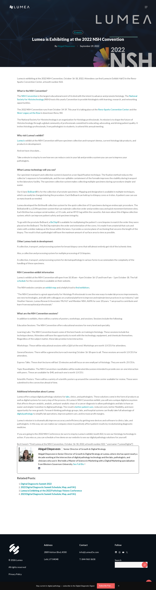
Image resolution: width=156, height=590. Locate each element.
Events (78, 32)
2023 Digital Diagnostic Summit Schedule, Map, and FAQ (48, 494)
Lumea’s (21, 140)
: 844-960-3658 (88, 559)
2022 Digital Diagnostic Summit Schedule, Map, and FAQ (48, 487)
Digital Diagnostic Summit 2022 (36, 483)
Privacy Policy (15, 574)
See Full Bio (78, 464)
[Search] (144, 565)
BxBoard (32, 191)
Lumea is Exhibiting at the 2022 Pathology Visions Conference (51, 490)
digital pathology (25, 413)
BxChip (53, 222)
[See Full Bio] (85, 464)
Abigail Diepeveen (66, 46)
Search (118, 560)
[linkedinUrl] (39, 469)
